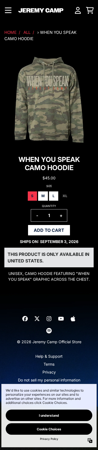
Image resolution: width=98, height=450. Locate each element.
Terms (49, 364)
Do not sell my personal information (49, 380)
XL (65, 196)
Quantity (49, 206)
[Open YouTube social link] (61, 319)
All (26, 32)
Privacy (49, 372)
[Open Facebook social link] (25, 319)
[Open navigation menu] (8, 10)
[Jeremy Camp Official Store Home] (40, 10)
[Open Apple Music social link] (73, 319)
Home (10, 32)
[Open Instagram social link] (49, 319)
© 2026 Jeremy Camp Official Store (49, 341)
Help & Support (49, 356)
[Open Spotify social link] (49, 331)
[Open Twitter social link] (37, 319)
